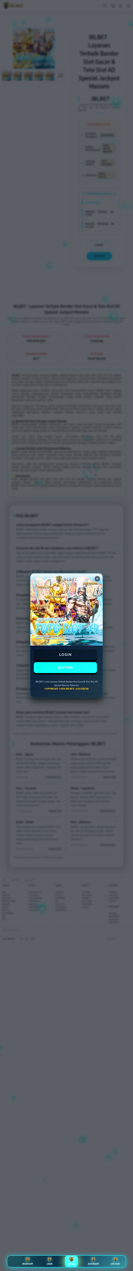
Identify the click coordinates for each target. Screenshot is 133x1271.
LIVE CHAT (115, 1264)
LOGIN (65, 654)
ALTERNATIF (93, 1264)
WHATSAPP (27, 1264)
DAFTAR (65, 667)
